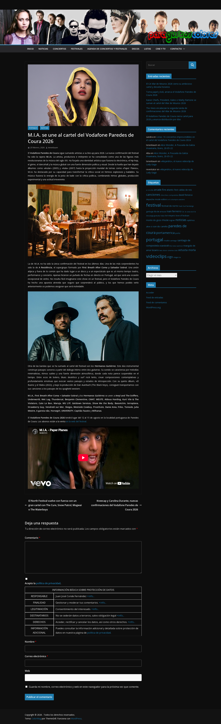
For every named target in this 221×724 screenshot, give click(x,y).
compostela (173, 195)
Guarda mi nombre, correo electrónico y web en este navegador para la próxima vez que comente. (84, 686)
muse (165, 220)
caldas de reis (185, 189)
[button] (183, 49)
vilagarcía (177, 257)
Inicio (30, 48)
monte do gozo (153, 220)
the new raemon (176, 246)
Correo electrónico (36, 656)
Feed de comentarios (156, 302)
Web (27, 670)
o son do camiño (159, 226)
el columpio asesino (176, 199)
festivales (77, 48)
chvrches (164, 195)
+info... (90, 596)
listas (147, 48)
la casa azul (189, 211)
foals (180, 206)
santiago (173, 240)
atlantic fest (172, 189)
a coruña (149, 190)
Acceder (150, 292)
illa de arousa (160, 211)
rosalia (167, 240)
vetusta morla (187, 250)
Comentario (32, 537)
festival (153, 205)
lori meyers (170, 215)
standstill (164, 245)
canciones (153, 195)
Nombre (30, 641)
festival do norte (169, 205)
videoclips (156, 256)
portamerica (165, 233)
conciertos (59, 48)
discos (135, 48)
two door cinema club (168, 250)
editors (164, 199)
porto (177, 233)
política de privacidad (48, 583)
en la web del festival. (76, 421)
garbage (149, 211)
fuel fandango (188, 206)
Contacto (176, 48)
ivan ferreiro (174, 211)
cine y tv (161, 48)
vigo (170, 257)
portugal (154, 239)
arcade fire (160, 189)
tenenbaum (53, 147)
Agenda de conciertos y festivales (107, 48)
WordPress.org (153, 307)
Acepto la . (43, 583)
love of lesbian (182, 215)
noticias (43, 48)
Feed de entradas (154, 297)
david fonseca (185, 194)
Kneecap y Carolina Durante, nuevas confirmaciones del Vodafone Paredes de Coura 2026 (114, 505)
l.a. (183, 211)
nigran (172, 220)
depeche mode (153, 199)
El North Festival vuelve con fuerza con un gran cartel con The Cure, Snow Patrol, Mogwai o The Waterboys (55, 505)
